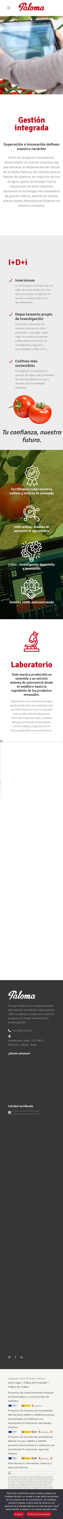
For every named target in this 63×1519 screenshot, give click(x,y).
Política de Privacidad (35, 1382)
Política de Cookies (18, 1386)
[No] (59, 1504)
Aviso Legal (14, 1382)
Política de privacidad (39, 1514)
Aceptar (19, 1514)
